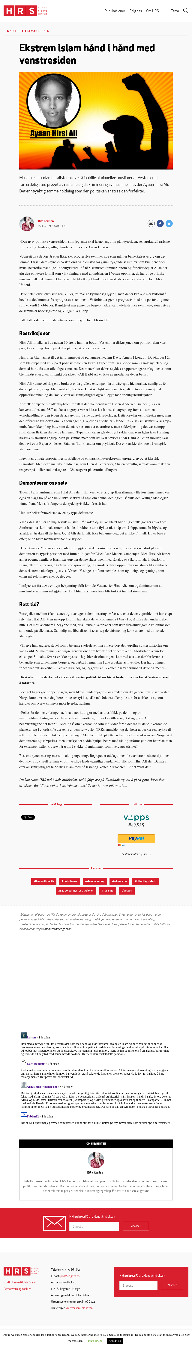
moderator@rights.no (57, 929)
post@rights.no (70, 1276)
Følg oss (136, 11)
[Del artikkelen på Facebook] (160, 223)
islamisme (120, 881)
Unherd (24, 284)
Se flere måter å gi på (134, 854)
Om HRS (152, 11)
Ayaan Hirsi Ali (45, 881)
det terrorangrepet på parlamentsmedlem (83, 357)
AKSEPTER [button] (115, 1340)
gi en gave (141, 779)
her (94, 785)
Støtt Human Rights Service (21, 1282)
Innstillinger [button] (95, 1340)
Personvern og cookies (17, 1289)
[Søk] (185, 10)
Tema (175, 11)
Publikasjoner (115, 11)
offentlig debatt (146, 881)
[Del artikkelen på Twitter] (169, 223)
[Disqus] (96, 982)
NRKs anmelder (107, 729)
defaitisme (70, 881)
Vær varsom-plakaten (79, 1308)
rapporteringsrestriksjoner (77, 890)
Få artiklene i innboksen (92, 1216)
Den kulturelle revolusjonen (26, 31)
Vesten (127, 890)
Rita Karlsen (46, 221)
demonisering (95, 881)
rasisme (108, 890)
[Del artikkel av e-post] (151, 223)
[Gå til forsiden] (21, 1271)
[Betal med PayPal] (136, 838)
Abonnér (135, 1226)
